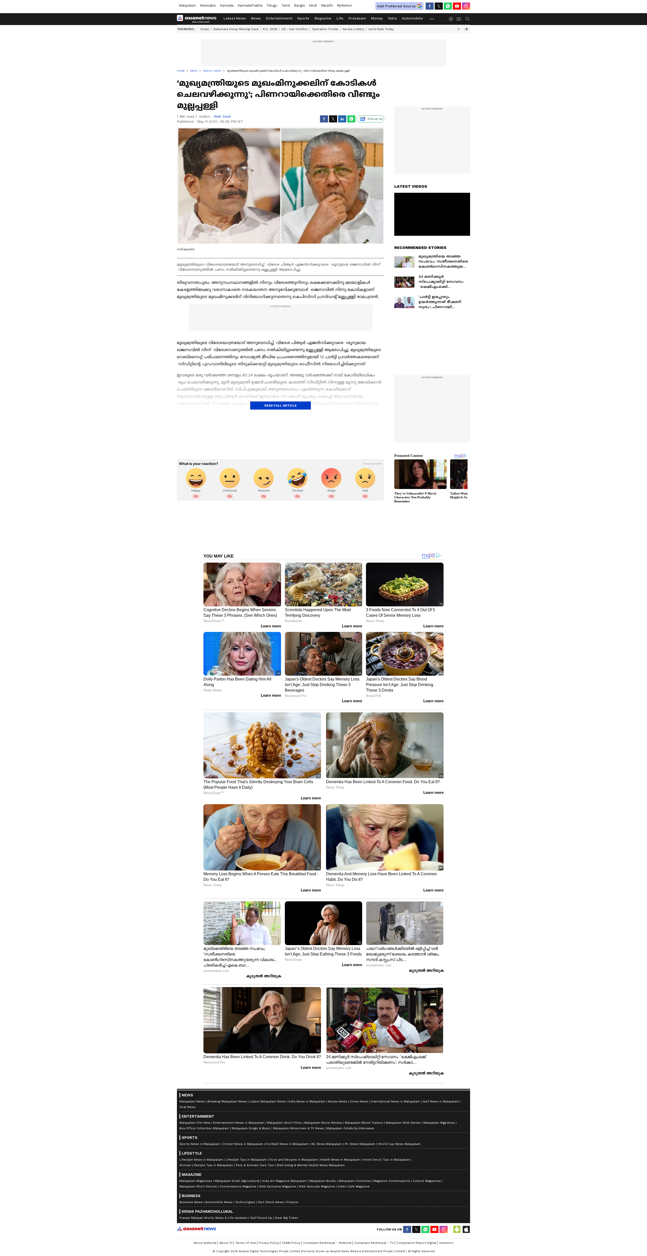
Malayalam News (192, 1101)
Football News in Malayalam (287, 1144)
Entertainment (279, 18)
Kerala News (337, 1101)
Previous (459, 29)
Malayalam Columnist (355, 1181)
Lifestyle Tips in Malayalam (246, 1159)
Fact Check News (271, 1202)
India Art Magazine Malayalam (284, 1181)
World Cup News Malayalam (399, 1144)
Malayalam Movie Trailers (364, 1122)
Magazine (322, 18)
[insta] (466, 6)
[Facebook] (430, 6)
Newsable (208, 5)
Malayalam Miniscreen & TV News (298, 1128)
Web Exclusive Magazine (277, 1186)
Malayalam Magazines (195, 1181)
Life (339, 18)
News (256, 18)
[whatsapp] (448, 6)
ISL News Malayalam (326, 1144)
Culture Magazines (427, 1181)
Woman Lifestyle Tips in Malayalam (206, 1165)
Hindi (313, 5)
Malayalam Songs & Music (251, 1128)
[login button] (452, 19)
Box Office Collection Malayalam (204, 1128)
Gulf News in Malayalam (441, 1101)
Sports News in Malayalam (199, 1144)
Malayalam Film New (194, 1122)
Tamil (285, 5)
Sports (303, 18)
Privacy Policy (269, 1243)
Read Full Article (280, 405)
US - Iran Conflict (295, 29)
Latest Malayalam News (267, 1101)
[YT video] (457, 6)
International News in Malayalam (395, 1101)
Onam (204, 29)
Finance (292, 1202)
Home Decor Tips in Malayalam (386, 1159)
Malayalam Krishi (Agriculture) (237, 1181)
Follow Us (375, 119)
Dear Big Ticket (286, 1218)
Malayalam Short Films (284, 1122)
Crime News (359, 1101)
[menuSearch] (468, 19)
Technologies (245, 1202)
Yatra (392, 18)
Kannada (227, 5)
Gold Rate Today (381, 29)
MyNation (344, 5)
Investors (446, 1243)
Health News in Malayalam (340, 1159)
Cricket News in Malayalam (242, 1144)
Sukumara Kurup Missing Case (236, 29)
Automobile (412, 18)
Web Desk (222, 116)
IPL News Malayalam (360, 1144)
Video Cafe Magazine (353, 1186)
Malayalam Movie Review (323, 1122)
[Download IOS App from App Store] (466, 1229)
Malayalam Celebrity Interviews (350, 1128)
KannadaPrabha (250, 5)
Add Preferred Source (396, 6)
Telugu (271, 5)
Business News (190, 1202)
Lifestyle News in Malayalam (201, 1159)
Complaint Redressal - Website (327, 1243)
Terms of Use (245, 1243)
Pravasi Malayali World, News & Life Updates (213, 1218)
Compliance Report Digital (416, 1243)
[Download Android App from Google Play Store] (457, 1229)
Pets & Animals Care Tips (255, 1165)
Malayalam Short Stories (198, 1186)
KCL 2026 (270, 29)
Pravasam (357, 18)
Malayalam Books (322, 1181)
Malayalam (187, 5)
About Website (205, 1243)
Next (466, 29)
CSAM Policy (291, 1243)
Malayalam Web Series (403, 1122)
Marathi (327, 5)
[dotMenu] (432, 19)
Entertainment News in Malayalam (238, 1122)
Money (377, 18)
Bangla (299, 5)
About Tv (226, 1243)
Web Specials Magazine (317, 1186)
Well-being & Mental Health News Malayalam (311, 1165)
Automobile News (218, 1202)
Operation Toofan (325, 29)
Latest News (234, 18)
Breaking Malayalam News (227, 1101)
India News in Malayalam (306, 1101)
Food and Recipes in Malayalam (293, 1159)
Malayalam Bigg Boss (439, 1122)
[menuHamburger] (458, 19)
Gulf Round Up (261, 1218)
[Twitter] (439, 6)
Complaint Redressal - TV (374, 1243)
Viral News (187, 1107)
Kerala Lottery (353, 29)
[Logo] (198, 19)
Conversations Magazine (238, 1186)
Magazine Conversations (392, 1181)
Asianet (196, 1229)
